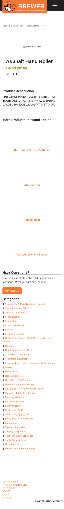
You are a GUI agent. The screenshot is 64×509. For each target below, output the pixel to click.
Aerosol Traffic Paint (15, 312)
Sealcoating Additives (16, 410)
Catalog (6, 26)
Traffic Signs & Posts (15, 440)
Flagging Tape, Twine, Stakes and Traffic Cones (30, 363)
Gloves (8, 367)
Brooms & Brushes (14, 334)
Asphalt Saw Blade (14, 325)
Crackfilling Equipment (16, 358)
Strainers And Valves (15, 427)
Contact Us (12, 290)
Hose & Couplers (14, 376)
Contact (7, 494)
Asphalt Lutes (12, 321)
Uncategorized (12, 444)
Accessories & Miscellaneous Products (25, 304)
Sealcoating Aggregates (17, 414)
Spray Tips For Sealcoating (19, 418)
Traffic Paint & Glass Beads (19, 435)
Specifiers (8, 488)
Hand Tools (18, 26)
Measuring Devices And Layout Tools (24, 388)
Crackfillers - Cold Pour (17, 354)
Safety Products (13, 405)
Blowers (9, 329)
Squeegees (11, 423)
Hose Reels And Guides (17, 380)
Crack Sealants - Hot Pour (18, 350)
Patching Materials (14, 397)
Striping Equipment (15, 431)
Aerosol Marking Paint (16, 308)
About (6, 491)
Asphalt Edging (13, 316)
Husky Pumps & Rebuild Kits (19, 384)
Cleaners (9, 346)
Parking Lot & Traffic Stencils (20, 393)
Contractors (10, 482)
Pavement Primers (14, 401)
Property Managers (14, 485)
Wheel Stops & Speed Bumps (20, 448)
